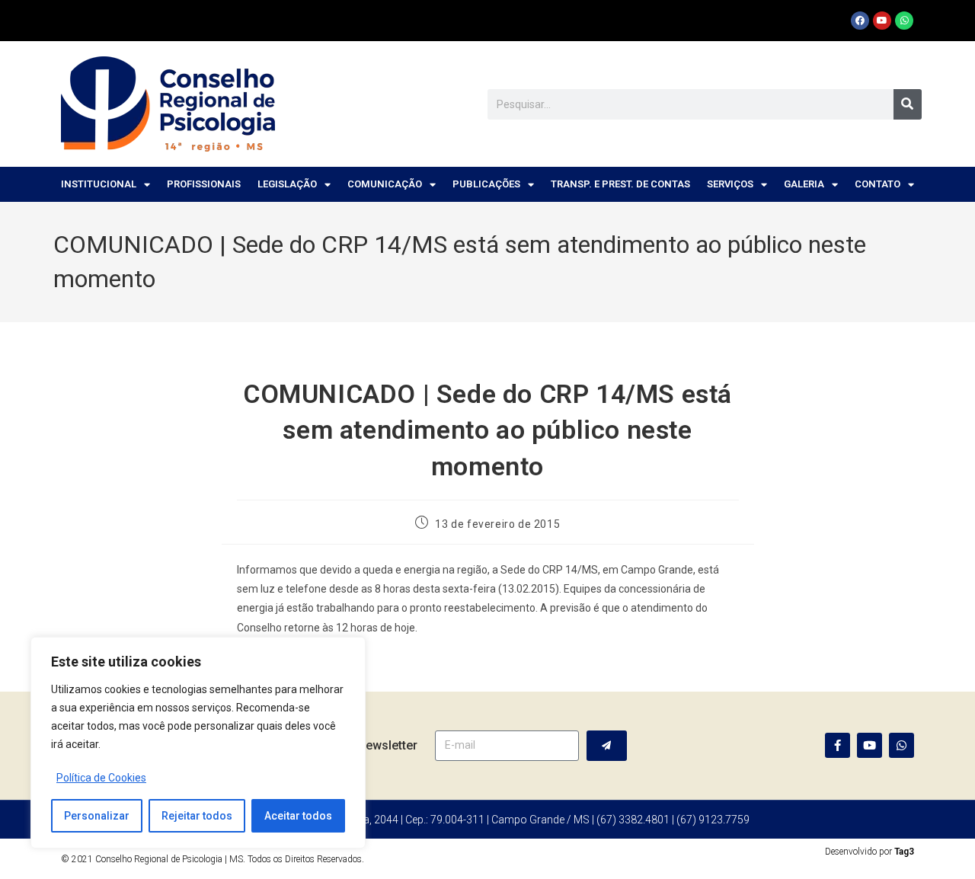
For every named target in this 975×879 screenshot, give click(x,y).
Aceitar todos (298, 816)
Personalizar (96, 816)
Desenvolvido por (869, 851)
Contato (877, 184)
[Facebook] (860, 20)
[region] (198, 743)
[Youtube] (882, 20)
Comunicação (384, 184)
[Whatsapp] (904, 20)
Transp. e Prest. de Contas (620, 184)
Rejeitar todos (196, 816)
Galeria (804, 184)
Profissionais (204, 184)
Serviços (730, 184)
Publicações (486, 184)
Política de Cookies (101, 778)
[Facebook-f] (837, 745)
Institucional (98, 184)
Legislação (287, 184)
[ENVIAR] (607, 745)
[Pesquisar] (907, 104)
